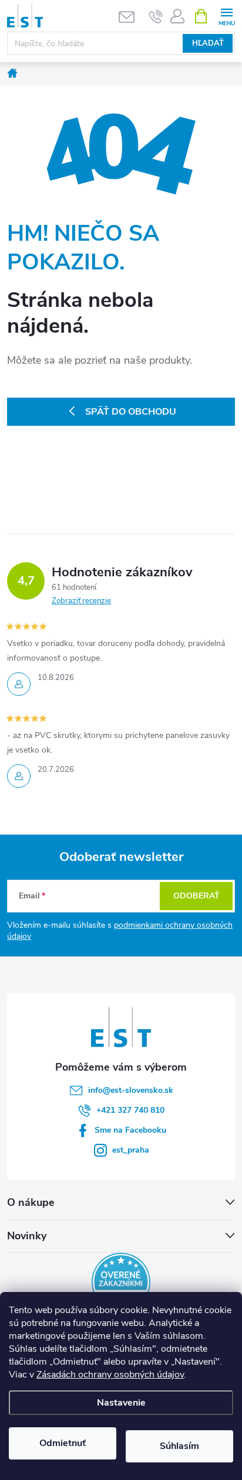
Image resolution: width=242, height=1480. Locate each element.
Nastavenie (121, 1402)
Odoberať (196, 895)
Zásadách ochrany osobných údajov (110, 1374)
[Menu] (226, 15)
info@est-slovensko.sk (130, 1090)
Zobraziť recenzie (81, 601)
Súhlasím (179, 1446)
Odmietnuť (62, 1443)
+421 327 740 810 (130, 1110)
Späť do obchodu (130, 411)
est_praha (130, 1150)
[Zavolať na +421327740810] (156, 16)
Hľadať (208, 43)
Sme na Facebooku (130, 1130)
